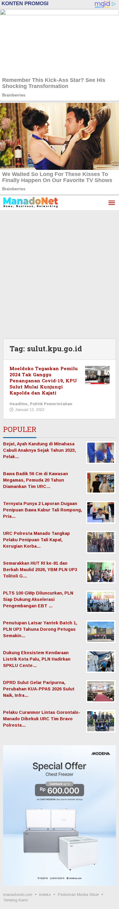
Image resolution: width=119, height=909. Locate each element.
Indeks (45, 894)
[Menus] (111, 203)
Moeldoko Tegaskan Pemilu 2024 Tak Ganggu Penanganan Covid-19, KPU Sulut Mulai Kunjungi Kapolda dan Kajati (43, 381)
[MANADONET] (30, 201)
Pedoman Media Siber (78, 894)
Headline (18, 404)
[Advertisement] (59, 273)
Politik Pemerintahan (51, 404)
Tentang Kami (15, 900)
